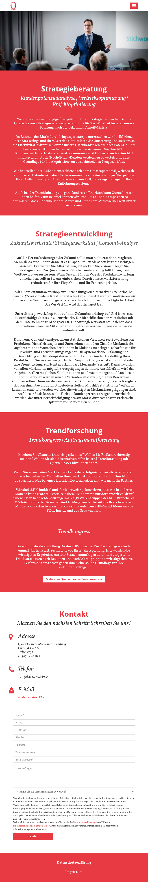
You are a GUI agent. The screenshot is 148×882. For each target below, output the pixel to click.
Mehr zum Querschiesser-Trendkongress (74, 579)
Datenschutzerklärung (84, 822)
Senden (33, 836)
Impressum (74, 872)
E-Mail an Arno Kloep (32, 697)
